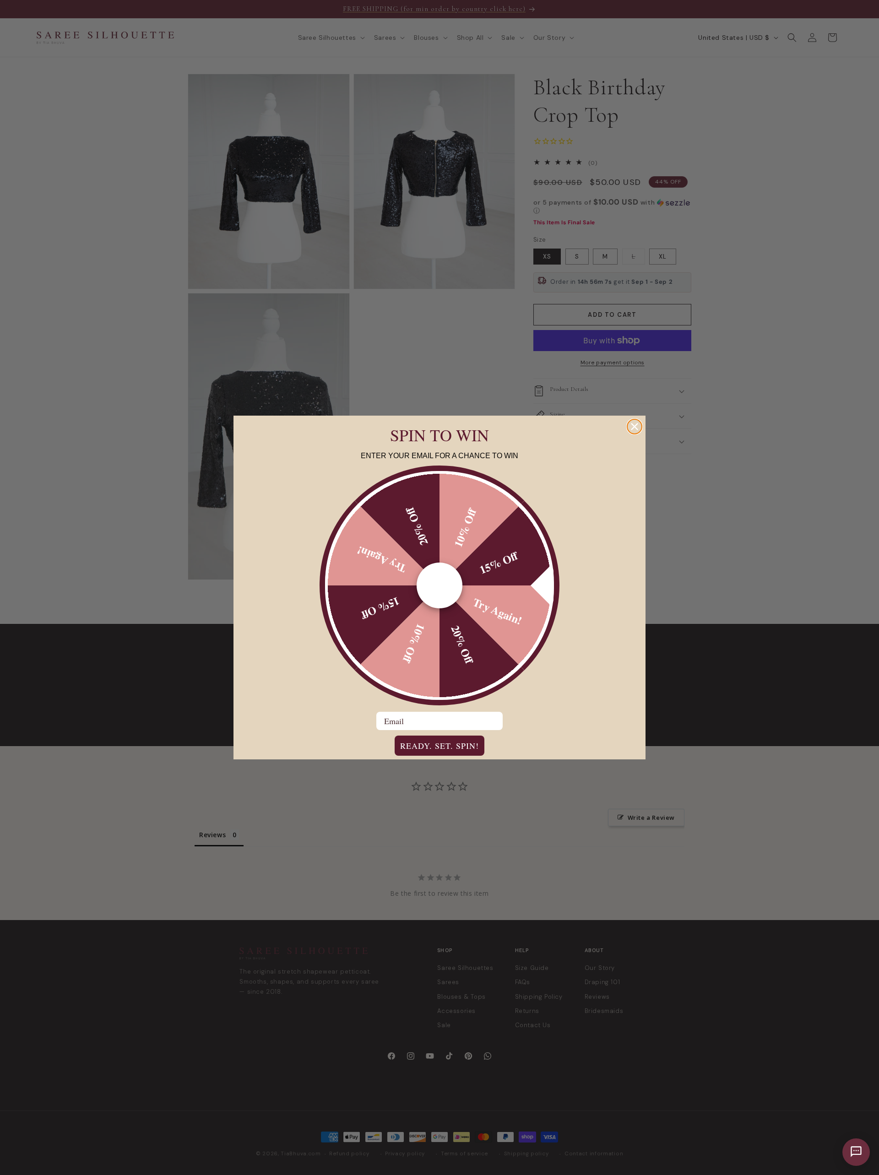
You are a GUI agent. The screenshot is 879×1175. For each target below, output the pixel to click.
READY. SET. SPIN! (439, 745)
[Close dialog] (634, 426)
